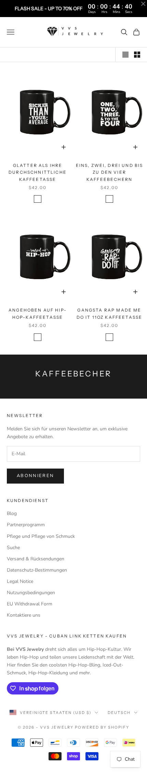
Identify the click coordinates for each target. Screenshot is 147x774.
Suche (13, 547)
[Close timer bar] (143, 4)
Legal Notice (20, 581)
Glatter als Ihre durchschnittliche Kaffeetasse (38, 172)
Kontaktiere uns (23, 615)
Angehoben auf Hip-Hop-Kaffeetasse (38, 313)
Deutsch (119, 712)
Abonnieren (35, 476)
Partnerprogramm (26, 524)
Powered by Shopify (102, 727)
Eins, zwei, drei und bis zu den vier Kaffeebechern (109, 172)
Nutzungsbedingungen (31, 592)
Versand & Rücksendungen (35, 559)
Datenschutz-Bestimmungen (37, 570)
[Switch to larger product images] (125, 54)
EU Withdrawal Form (29, 604)
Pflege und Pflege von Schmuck (41, 536)
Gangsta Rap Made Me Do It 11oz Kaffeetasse (110, 313)
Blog (12, 513)
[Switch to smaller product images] (137, 54)
